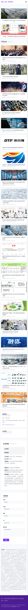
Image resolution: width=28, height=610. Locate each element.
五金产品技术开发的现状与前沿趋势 (10, 76)
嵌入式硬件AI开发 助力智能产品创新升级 (11, 112)
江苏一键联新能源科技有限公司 (17, 565)
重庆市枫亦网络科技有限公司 (12, 549)
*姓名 (4, 499)
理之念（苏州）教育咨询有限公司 (8, 568)
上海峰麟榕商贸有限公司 (15, 556)
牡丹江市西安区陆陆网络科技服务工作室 (15, 589)
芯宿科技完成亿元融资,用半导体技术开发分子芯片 (13, 349)
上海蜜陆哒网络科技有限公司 (9, 570)
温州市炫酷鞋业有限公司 (13, 579)
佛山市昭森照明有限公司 (10, 553)
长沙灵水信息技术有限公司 (11, 573)
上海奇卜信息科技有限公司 (17, 555)
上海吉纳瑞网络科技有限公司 (18, 585)
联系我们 (4, 414)
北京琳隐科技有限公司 (10, 558)
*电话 (4, 506)
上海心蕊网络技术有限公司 (20, 563)
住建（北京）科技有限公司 (7, 1)
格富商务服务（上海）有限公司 (11, 552)
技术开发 (19, 604)
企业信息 (6, 444)
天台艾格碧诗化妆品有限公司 (15, 577)
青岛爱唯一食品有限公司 (12, 580)
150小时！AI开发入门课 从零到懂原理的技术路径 (13, 130)
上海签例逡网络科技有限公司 (12, 575)
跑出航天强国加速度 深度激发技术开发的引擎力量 (13, 220)
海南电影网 (7, 572)
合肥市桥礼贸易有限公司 (9, 566)
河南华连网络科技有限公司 (8, 569)
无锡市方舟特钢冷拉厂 (5, 559)
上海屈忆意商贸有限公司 (21, 558)
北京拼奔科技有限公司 (19, 583)
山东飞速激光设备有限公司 (16, 559)
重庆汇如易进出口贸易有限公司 (12, 576)
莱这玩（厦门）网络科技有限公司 (9, 582)
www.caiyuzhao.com (10, 424)
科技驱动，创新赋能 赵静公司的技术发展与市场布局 (13, 164)
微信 (4, 513)
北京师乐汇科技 (7, 590)
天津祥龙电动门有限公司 (10, 550)
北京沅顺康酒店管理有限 (12, 587)
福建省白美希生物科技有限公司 (17, 562)
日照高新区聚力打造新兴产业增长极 (10, 332)
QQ (4, 520)
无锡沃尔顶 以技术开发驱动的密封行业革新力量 (12, 147)
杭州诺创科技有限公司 (19, 553)
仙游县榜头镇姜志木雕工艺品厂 (15, 560)
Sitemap (18, 606)
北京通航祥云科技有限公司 (15, 572)
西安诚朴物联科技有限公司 (19, 566)
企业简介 (4, 431)
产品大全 (4, 41)
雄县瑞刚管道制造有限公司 (15, 586)
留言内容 (5, 527)
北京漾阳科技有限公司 (5, 565)
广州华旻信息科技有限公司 (9, 583)
